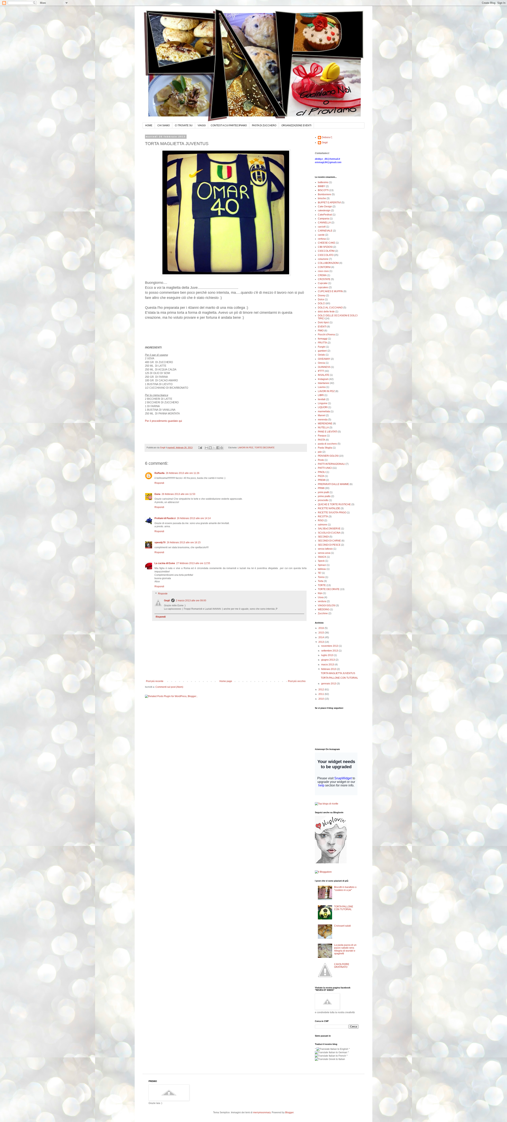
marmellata (324, 411)
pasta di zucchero (327, 443)
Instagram (323, 379)
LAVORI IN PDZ (245, 447)
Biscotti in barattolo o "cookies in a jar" (345, 888)
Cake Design (325, 206)
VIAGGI (202, 125)
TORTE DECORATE (264, 447)
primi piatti (323, 492)
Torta (320, 581)
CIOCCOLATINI (326, 251)
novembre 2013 (330, 646)
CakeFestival (325, 214)
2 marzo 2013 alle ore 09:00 (191, 600)
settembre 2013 (330, 650)
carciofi (322, 226)
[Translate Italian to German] (331, 1052)
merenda (323, 419)
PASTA (321, 439)
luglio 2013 (327, 655)
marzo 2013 (328, 664)
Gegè (167, 600)
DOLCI (321, 303)
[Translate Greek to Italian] (330, 1059)
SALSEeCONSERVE (329, 528)
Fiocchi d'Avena (326, 334)
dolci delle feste (326, 311)
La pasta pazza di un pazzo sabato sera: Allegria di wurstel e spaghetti (345, 949)
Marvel (321, 415)
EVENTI (322, 326)
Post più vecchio (297, 681)
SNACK (322, 557)
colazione (323, 259)
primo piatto (324, 496)
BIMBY (321, 186)
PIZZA (321, 476)
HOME (148, 125)
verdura (322, 601)
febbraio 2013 (329, 669)
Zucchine (323, 613)
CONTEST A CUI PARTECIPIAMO (229, 125)
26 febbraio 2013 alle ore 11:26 (182, 473)
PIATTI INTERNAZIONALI (331, 464)
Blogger (289, 1112)
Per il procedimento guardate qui (163, 420)
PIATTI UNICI (325, 468)
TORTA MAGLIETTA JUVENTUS (338, 673)
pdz (320, 452)
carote (321, 234)
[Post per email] (200, 447)
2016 (321, 628)
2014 (321, 637)
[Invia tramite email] (207, 448)
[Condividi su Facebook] (218, 448)
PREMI (321, 480)
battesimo (323, 182)
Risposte (163, 593)
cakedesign (324, 210)
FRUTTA (322, 342)
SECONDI (323, 536)
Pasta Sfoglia (325, 447)
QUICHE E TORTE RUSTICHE (334, 504)
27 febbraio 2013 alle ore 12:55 (193, 563)
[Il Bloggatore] (323, 871)
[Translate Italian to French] (330, 1055)
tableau (322, 569)
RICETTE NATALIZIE (329, 508)
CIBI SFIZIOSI (325, 247)
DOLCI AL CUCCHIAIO (330, 307)
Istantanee (323, 383)
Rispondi (159, 483)
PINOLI (322, 472)
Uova (321, 597)
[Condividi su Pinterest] (222, 448)
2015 (321, 632)
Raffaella (159, 473)
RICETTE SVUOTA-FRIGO (332, 512)
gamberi (322, 350)
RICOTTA (323, 516)
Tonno (321, 577)
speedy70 (160, 542)
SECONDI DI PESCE (329, 544)
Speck (321, 561)
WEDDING (323, 609)
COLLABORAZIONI (328, 263)
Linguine (322, 403)
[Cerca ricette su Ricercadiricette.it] (326, 803)
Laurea (322, 387)
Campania (323, 218)
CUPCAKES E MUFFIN (330, 291)
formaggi (322, 338)
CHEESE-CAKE (326, 242)
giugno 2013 (328, 659)
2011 (321, 694)
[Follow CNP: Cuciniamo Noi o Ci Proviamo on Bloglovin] (331, 862)
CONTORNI (324, 267)
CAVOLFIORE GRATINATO (341, 965)
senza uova (324, 553)
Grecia (321, 363)
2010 (321, 698)
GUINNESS (324, 367)
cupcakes (323, 287)
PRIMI (321, 488)
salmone (322, 524)
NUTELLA (323, 427)
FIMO (321, 330)
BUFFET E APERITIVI (329, 202)
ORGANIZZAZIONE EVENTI (296, 125)
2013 (321, 642)
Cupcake (323, 283)
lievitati (321, 399)
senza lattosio (325, 548)
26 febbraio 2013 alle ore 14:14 (194, 518)
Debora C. (327, 137)
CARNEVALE (325, 230)
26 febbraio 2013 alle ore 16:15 (184, 542)
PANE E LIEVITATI (327, 431)
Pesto (321, 460)
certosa (322, 238)
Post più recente (154, 681)
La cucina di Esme (164, 563)
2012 (321, 689)
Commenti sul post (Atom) (169, 687)
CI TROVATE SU (184, 125)
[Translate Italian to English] (332, 1049)
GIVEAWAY (324, 359)
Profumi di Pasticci (165, 518)
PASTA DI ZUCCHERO (264, 125)
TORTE (322, 585)
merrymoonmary (262, 1112)
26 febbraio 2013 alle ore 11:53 (178, 494)
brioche (322, 198)
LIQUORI (323, 407)
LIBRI (321, 395)
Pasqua (322, 435)
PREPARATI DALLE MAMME (333, 484)
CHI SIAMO (163, 125)
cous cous (323, 271)
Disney (321, 295)
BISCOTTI (323, 190)
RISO (321, 520)
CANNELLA (324, 222)
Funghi (321, 346)
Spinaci (322, 565)
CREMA (322, 275)
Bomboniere (324, 194)
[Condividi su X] (214, 448)
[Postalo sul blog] (210, 448)
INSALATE (323, 375)
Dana (157, 494)
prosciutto (323, 500)
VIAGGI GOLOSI (326, 605)
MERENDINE (325, 423)
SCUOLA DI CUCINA (329, 532)
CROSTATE (324, 279)
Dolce (321, 299)
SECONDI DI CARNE (329, 540)
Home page (225, 681)
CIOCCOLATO (325, 255)
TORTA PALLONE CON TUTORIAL (339, 677)
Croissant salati (342, 925)
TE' (319, 573)
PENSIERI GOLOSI (328, 455)
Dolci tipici (323, 322)
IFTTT (321, 371)
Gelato (321, 354)
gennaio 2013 (329, 683)
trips (320, 593)
